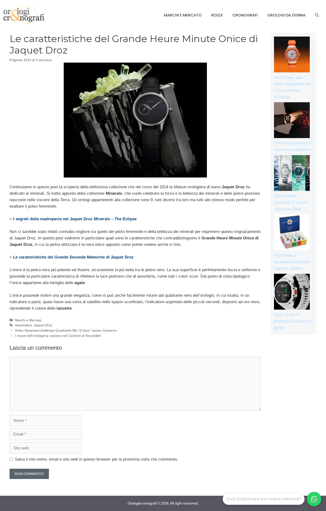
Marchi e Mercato (183, 15)
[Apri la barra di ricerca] (317, 15)
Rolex (217, 15)
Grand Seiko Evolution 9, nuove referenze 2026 (290, 202)
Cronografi (245, 15)
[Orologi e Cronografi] (23, 15)
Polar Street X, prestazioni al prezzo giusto (292, 321)
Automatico (23, 325)
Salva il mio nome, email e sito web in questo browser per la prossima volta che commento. (96, 459)
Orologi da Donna (286, 15)
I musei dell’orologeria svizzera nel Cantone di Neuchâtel (58, 336)
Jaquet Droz (43, 325)
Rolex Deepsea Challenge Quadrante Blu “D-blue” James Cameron (66, 330)
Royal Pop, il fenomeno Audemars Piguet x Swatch (292, 261)
